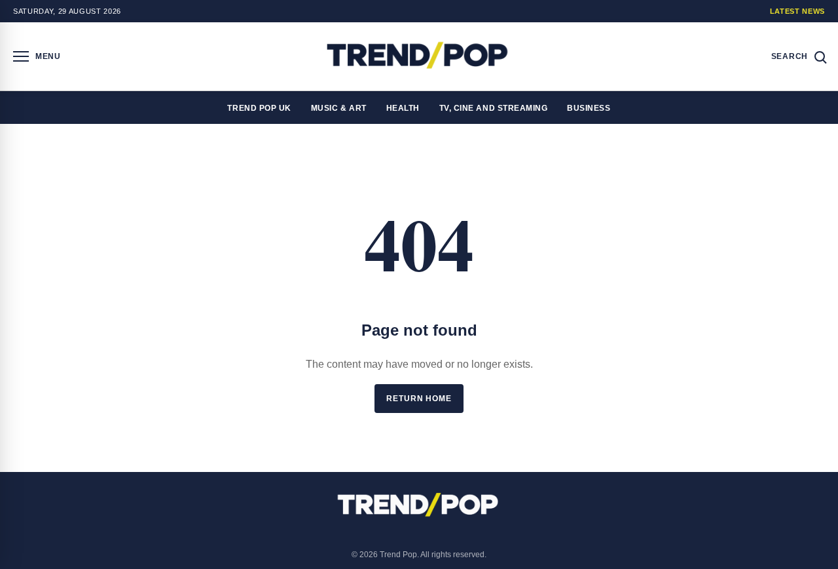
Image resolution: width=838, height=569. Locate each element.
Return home (419, 398)
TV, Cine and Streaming (493, 108)
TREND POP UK (259, 108)
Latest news (797, 11)
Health (403, 108)
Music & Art (339, 108)
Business (588, 108)
